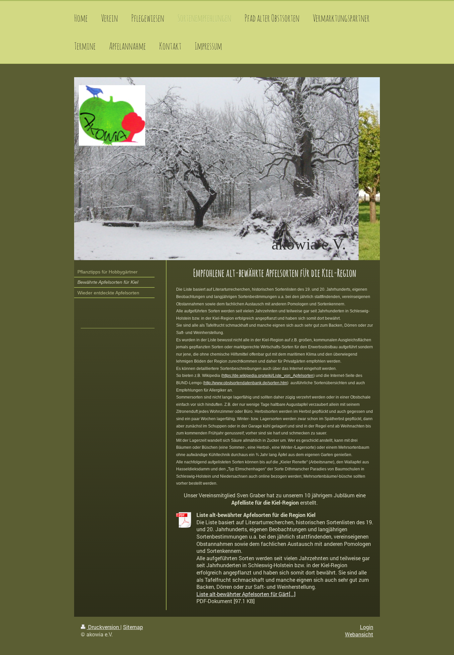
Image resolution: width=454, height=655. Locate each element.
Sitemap (133, 626)
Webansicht (359, 634)
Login (366, 626)
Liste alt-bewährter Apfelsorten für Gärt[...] (245, 593)
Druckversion (103, 626)
